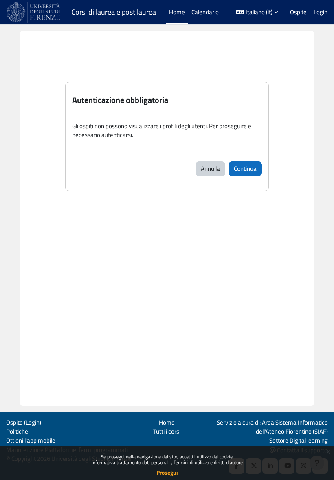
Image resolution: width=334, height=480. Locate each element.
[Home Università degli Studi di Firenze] (34, 12)
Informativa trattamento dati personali (131, 462)
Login (320, 12)
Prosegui (167, 472)
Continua (245, 168)
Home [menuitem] (177, 12)
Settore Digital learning (298, 440)
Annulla (210, 168)
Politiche (17, 431)
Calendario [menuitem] (205, 12)
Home (167, 422)
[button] (257, 12)
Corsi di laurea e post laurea (113, 12)
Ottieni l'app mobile (30, 440)
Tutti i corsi (166, 431)
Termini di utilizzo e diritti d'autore (208, 462)
